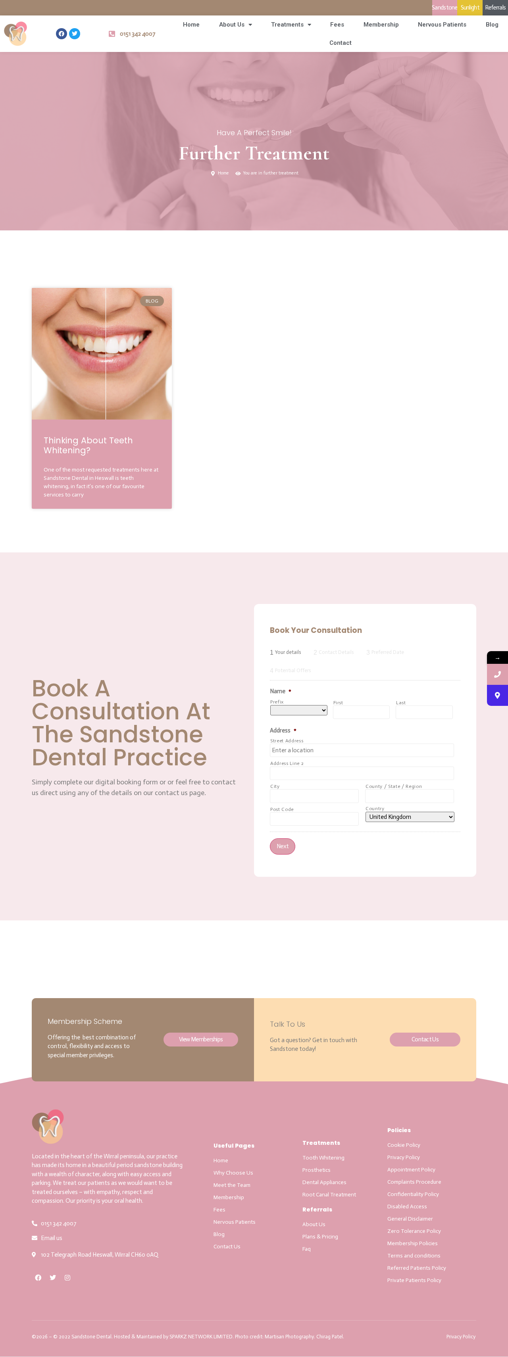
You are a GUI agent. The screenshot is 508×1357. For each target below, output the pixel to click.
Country (375, 808)
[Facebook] (61, 33)
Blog (492, 24)
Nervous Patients (442, 24)
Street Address (286, 740)
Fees (337, 24)
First (338, 702)
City (275, 786)
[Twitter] (74, 33)
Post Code (282, 809)
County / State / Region (394, 786)
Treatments (287, 24)
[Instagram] (67, 1277)
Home (191, 24)
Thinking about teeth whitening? (88, 445)
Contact (340, 42)
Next (283, 846)
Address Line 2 (287, 763)
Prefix (277, 702)
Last (401, 702)
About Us (231, 24)
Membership (381, 24)
